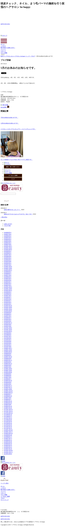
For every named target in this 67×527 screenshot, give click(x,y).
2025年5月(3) (7, 258)
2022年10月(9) (8, 311)
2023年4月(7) (7, 300)
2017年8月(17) (8, 416)
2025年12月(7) (8, 246)
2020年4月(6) (7, 362)
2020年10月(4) (8, 351)
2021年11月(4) (8, 329)
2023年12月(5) (8, 287)
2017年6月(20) (8, 419)
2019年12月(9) (8, 368)
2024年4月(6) (7, 280)
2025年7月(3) (7, 254)
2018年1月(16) (8, 408)
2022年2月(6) (7, 324)
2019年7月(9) (7, 377)
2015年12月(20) (8, 450)
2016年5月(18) (8, 442)
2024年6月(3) (7, 276)
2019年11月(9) (8, 370)
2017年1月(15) (8, 428)
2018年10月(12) (8, 392)
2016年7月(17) (8, 438)
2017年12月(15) (8, 409)
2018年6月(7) (7, 399)
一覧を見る (4, 217)
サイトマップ (4, 500)
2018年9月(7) (7, 394)
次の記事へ (4, 107)
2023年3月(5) (7, 302)
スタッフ (3, 51)
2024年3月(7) (7, 282)
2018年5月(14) (8, 401)
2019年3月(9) (7, 384)
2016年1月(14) (8, 448)
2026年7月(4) (7, 234)
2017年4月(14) (8, 423)
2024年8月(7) (7, 273)
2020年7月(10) (8, 356)
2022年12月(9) (8, 307)
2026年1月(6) (7, 244)
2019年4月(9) (7, 382)
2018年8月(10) (8, 396)
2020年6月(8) (7, 358)
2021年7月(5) (7, 336)
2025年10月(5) (8, 249)
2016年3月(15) (8, 445)
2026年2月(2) (7, 242)
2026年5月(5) (7, 237)
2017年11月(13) (8, 411)
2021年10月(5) (8, 331)
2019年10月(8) (8, 372)
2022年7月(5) (7, 316)
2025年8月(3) (7, 253)
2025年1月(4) (7, 265)
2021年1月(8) (7, 346)
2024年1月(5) (7, 285)
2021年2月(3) (7, 345)
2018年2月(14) (8, 406)
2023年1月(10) (8, 305)
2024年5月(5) (7, 278)
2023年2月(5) (7, 304)
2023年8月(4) (7, 294)
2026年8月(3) (7, 232)
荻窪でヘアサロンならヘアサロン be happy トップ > (16, 56)
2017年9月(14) (8, 414)
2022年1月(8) (7, 326)
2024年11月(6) (8, 268)
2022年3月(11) (8, 322)
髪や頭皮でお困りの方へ (8, 47)
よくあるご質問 (5, 496)
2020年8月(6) (7, 355)
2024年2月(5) (7, 283)
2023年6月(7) (7, 297)
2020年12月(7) (8, 348)
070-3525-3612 (5, 24)
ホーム (3, 44)
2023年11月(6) (8, 288)
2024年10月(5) (8, 270)
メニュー (3, 49)
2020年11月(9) (8, 350)
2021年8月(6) (7, 334)
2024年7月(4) (7, 275)
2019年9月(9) (7, 374)
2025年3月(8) (7, 261)
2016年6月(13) (8, 440)
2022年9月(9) (7, 312)
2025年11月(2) (8, 248)
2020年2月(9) (7, 365)
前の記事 (5, 105)
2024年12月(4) (8, 266)
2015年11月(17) (8, 452)
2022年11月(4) (8, 309)
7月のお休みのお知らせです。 (9, 117)
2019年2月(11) (8, 385)
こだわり (3, 46)
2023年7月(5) (7, 295)
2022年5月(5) (7, 319)
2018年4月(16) (8, 402)
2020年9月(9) (7, 353)
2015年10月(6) (8, 454)
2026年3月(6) (7, 241)
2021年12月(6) (8, 328)
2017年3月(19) (8, 425)
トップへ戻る (4, 483)
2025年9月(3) (7, 251)
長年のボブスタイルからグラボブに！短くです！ (18, 214)
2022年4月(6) (7, 321)
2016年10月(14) (8, 433)
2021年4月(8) (7, 341)
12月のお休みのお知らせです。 (10, 123)
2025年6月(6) (7, 256)
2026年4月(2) (7, 239)
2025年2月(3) (7, 263)
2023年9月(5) (7, 292)
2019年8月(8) (7, 375)
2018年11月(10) (8, 391)
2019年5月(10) (8, 380)
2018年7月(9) (7, 397)
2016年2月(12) (8, 447)
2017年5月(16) (8, 421)
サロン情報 (4, 53)
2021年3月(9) (7, 343)
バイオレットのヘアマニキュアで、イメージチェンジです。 (18, 129)
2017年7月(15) (8, 418)
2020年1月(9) (7, 367)
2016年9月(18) (8, 435)
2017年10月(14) (8, 413)
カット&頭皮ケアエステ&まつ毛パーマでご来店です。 (17, 159)
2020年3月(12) (8, 363)
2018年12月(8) (8, 389)
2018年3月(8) (7, 404)
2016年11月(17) (8, 431)
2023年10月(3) (8, 290)
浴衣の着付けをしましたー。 (12, 209)
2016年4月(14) (8, 443)
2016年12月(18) (8, 430)
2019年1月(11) (8, 387)
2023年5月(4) (7, 299)
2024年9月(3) (7, 271)
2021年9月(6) (7, 333)
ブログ (33, 56)
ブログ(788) (7, 225)
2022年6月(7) (7, 317)
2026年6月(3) (7, 236)
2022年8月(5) (7, 314)
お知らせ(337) (8, 224)
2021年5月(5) (7, 339)
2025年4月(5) (7, 259)
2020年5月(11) (8, 360)
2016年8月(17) (8, 437)
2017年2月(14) (8, 426)
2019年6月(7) (7, 379)
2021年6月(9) (7, 338)
